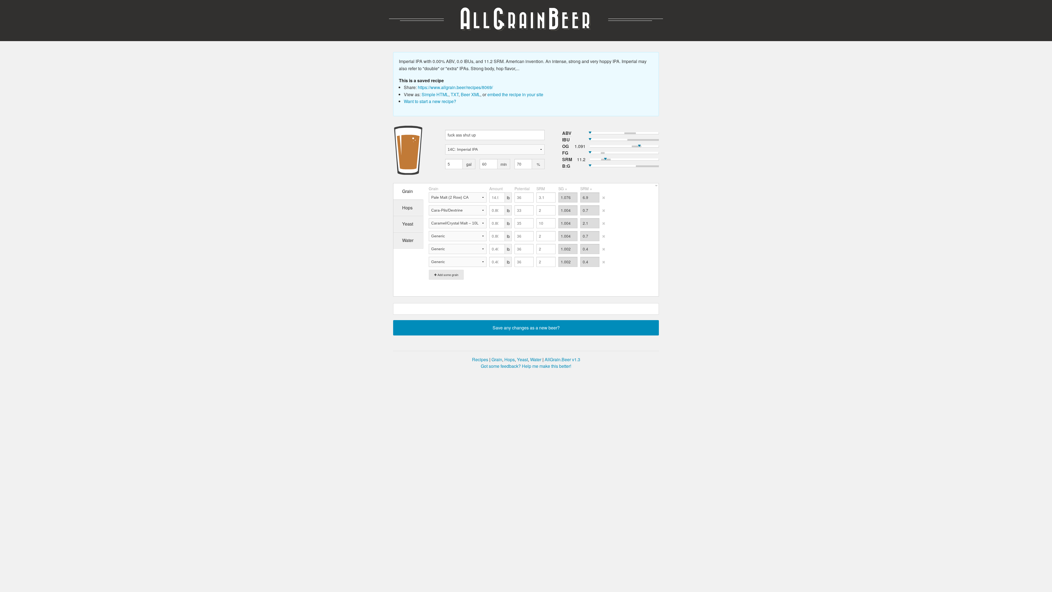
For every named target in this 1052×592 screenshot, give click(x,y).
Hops (509, 359)
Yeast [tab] (407, 224)
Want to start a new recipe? (430, 101)
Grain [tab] (407, 191)
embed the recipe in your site (515, 94)
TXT (455, 94)
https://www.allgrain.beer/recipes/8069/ (455, 87)
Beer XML (470, 94)
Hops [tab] (407, 207)
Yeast (522, 359)
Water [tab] (407, 240)
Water (535, 359)
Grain (496, 359)
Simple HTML (435, 94)
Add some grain (447, 274)
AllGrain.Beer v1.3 (562, 359)
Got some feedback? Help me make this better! (526, 366)
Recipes (480, 359)
